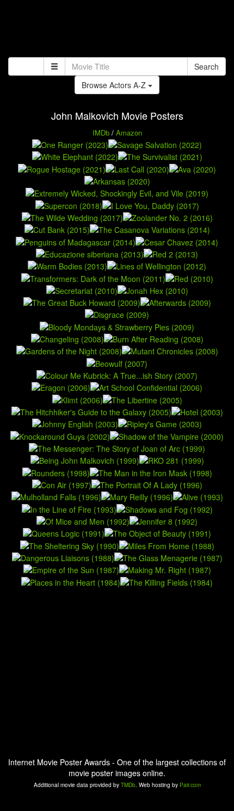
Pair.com (190, 785)
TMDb (128, 785)
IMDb (101, 132)
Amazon (129, 132)
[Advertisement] (117, 30)
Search (206, 66)
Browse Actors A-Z (115, 84)
